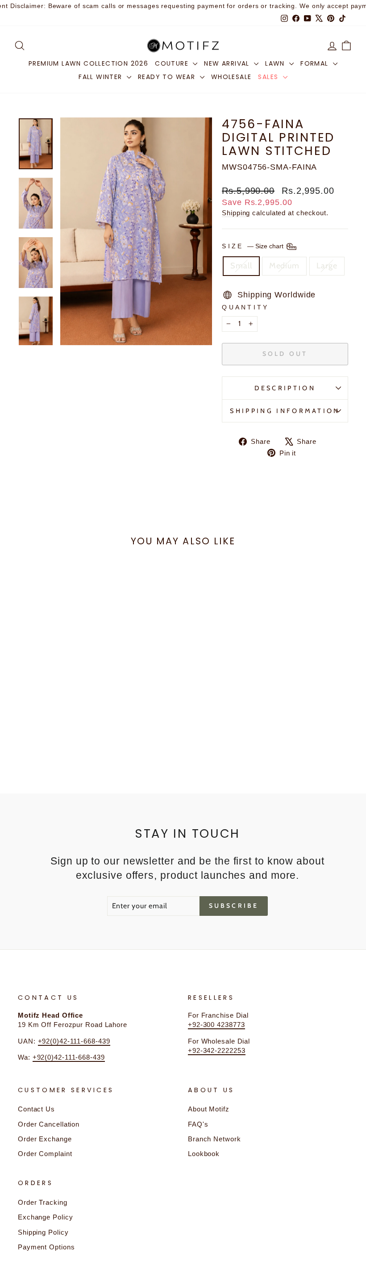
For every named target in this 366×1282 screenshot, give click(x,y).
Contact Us (36, 1109)
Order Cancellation (48, 1124)
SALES (269, 76)
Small (241, 266)
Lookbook (204, 1153)
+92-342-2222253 (216, 1050)
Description (285, 388)
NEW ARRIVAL (228, 63)
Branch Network (214, 1139)
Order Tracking (42, 1202)
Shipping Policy (43, 1232)
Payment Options (46, 1247)
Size (253, 246)
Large (326, 266)
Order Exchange (45, 1139)
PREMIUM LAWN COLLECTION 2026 (88, 63)
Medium (284, 266)
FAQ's (198, 1124)
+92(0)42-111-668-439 (74, 1041)
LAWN (276, 63)
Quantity (245, 307)
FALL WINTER (102, 76)
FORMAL (315, 63)
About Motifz (208, 1109)
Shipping (236, 213)
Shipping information (285, 411)
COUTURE (173, 63)
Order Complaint (45, 1153)
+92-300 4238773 (216, 1024)
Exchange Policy (45, 1217)
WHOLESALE (231, 76)
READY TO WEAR (168, 76)
